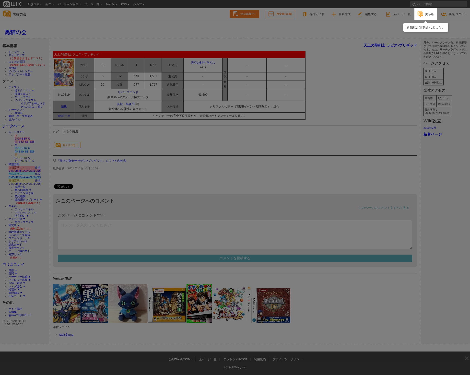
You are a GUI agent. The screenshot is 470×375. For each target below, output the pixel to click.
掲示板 (429, 14)
